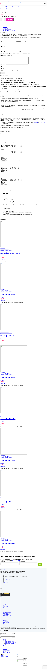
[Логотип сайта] (23, 4)
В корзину (10, 19)
